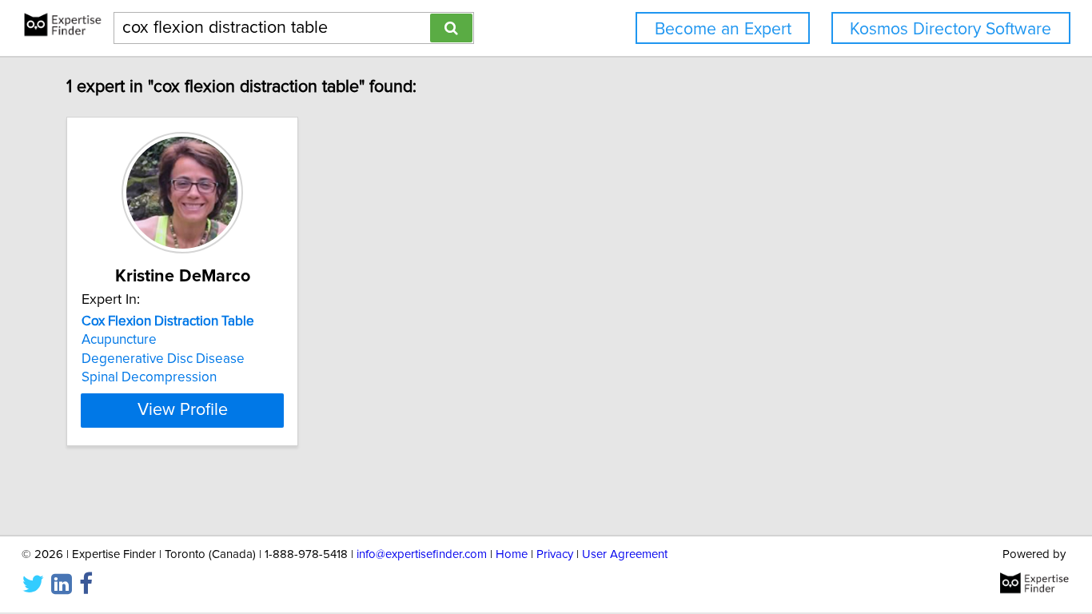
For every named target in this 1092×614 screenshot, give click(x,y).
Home (512, 554)
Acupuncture (119, 340)
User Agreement (625, 554)
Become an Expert (723, 29)
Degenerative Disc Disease (163, 359)
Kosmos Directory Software (950, 29)
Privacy (554, 554)
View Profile (182, 410)
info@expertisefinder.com (422, 554)
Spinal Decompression (149, 377)
